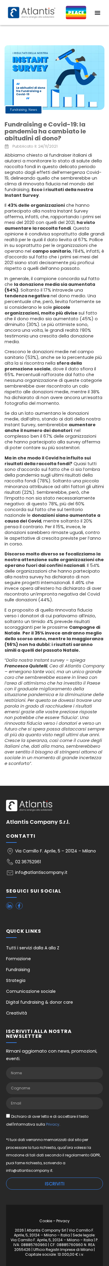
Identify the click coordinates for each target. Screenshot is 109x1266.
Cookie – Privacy (54, 1220)
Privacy (52, 1124)
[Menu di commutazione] (97, 13)
